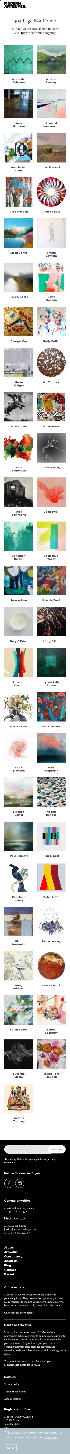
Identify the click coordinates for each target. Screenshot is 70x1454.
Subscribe (56, 1149)
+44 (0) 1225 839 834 (18, 1211)
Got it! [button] (10, 1447)
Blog (7, 1265)
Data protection (12, 1399)
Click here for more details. (19, 1312)
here (24, 33)
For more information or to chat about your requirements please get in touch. (28, 1362)
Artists (9, 1247)
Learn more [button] (51, 1437)
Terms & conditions (15, 1391)
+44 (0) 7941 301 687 (19, 1233)
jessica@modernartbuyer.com (20, 1229)
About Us (11, 1261)
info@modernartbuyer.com (19, 1208)
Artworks (11, 1252)
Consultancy (13, 1256)
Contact (10, 1270)
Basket (9, 1274)
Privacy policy (11, 1384)
